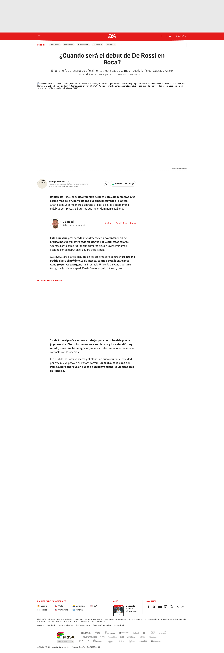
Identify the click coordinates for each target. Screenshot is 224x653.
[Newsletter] (162, 36)
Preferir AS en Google (124, 184)
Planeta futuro (142, 637)
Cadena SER (136, 632)
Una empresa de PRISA (65, 635)
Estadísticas (121, 223)
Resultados (68, 45)
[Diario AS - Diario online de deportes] (112, 36)
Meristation (156, 641)
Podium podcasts (110, 641)
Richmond (84, 640)
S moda (132, 641)
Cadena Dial (122, 637)
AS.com (145, 632)
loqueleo (143, 641)
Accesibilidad (119, 625)
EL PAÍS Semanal (131, 637)
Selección (111, 45)
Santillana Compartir (124, 632)
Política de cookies (83, 625)
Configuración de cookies (102, 625)
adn (153, 632)
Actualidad (55, 45)
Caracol (162, 632)
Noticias (108, 223)
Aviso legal (51, 625)
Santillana (109, 632)
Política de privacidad (65, 625)
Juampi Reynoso (57, 181)
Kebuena (152, 637)
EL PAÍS (86, 632)
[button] (106, 183)
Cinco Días (112, 637)
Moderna (97, 641)
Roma (133, 223)
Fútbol (41, 44)
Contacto (40, 625)
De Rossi (68, 222)
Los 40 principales (97, 632)
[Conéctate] (170, 36)
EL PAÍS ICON (121, 641)
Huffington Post (89, 637)
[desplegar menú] (39, 36)
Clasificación (83, 45)
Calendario (97, 45)
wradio (103, 637)
